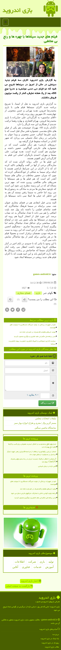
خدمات (38, 567)
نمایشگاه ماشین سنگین (45, 428)
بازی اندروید (17, 10)
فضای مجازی (23, 293)
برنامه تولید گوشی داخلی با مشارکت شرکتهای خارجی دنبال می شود (33, 493)
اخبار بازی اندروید (30, 581)
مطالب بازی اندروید (52, 647)
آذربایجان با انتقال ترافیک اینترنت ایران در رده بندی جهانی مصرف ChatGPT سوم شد (33, 460)
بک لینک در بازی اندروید (49, 638)
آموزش (49, 567)
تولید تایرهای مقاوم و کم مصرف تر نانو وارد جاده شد (37, 332)
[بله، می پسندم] (24, 299)
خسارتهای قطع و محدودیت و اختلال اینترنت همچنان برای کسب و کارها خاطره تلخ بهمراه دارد (32, 445)
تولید (51, 561)
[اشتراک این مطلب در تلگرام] (23, 309)
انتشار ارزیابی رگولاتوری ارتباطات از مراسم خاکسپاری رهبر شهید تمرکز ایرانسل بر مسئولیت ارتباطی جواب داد (31, 453)
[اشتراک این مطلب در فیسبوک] (18, 309)
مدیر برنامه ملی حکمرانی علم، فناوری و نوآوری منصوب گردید (35, 336)
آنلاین (15, 567)
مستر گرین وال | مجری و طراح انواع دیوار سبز (35, 423)
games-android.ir (42, 274)
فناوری (26, 567)
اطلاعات (19, 561)
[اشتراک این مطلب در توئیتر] (12, 309)
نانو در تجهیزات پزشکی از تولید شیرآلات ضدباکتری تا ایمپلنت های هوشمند (33, 326)
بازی (38, 293)
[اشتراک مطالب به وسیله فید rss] (7, 309)
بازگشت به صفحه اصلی (18, 586)
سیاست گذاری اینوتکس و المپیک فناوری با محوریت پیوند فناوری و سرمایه (32, 342)
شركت (32, 561)
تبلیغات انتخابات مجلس (45, 418)
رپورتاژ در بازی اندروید (50, 643)
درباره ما (56, 634)
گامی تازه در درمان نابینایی (47, 466)
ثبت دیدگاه (46, 403)
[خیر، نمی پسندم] (10, 299)
